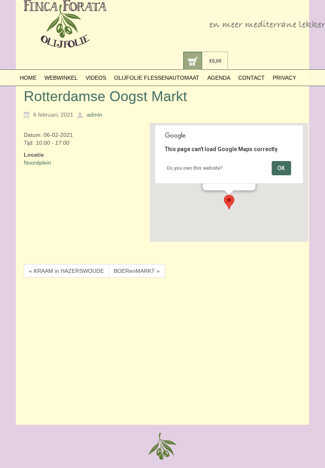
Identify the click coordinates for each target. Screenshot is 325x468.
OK (281, 168)
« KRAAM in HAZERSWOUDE (66, 271)
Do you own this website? (195, 168)
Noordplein (37, 162)
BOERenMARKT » (137, 271)
